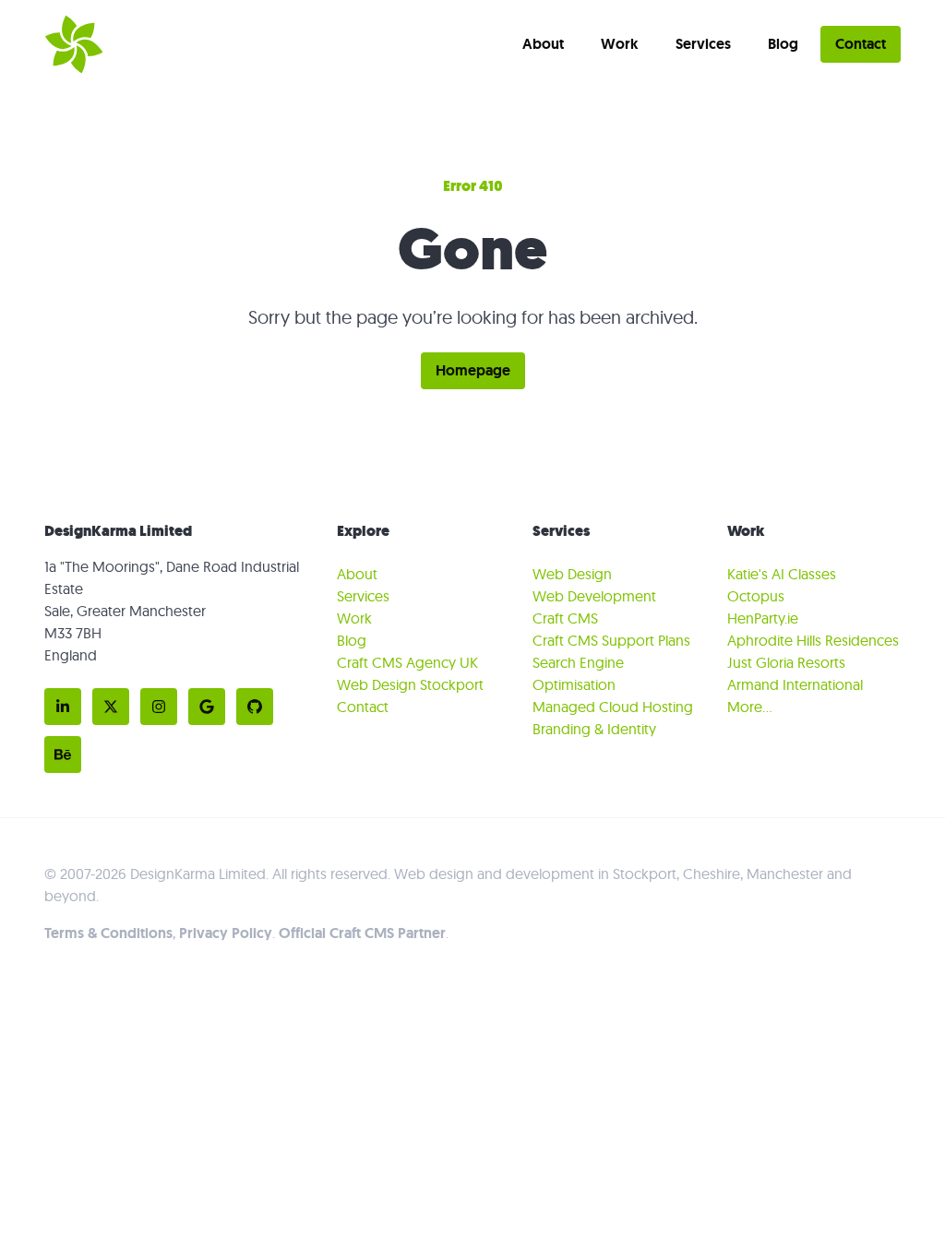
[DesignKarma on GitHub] (254, 706)
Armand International (795, 684)
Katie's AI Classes (781, 574)
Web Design (572, 574)
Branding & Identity (594, 728)
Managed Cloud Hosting (612, 706)
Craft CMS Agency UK (407, 662)
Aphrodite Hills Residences (813, 640)
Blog (783, 43)
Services (703, 43)
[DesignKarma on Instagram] (158, 706)
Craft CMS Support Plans (611, 640)
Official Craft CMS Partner (362, 933)
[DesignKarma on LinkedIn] (62, 706)
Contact (860, 43)
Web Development (594, 596)
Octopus (755, 596)
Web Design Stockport (410, 684)
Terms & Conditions (108, 933)
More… (749, 706)
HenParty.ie (762, 618)
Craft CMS (565, 618)
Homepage (473, 370)
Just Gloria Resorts (786, 662)
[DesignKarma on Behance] (62, 754)
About (543, 43)
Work (620, 43)
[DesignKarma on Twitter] (110, 706)
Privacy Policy (225, 933)
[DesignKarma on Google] (206, 706)
